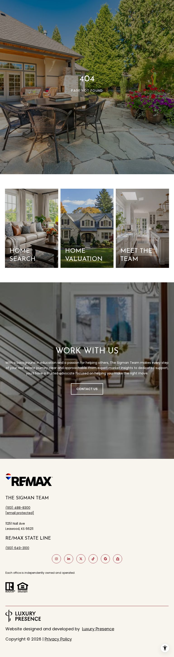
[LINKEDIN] (68, 558)
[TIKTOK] (93, 558)
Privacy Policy (58, 639)
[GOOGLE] (105, 558)
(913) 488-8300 (17, 507)
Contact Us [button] (87, 389)
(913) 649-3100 (17, 548)
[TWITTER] (80, 558)
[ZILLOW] (117, 558)
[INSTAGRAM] (56, 558)
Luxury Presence (98, 629)
